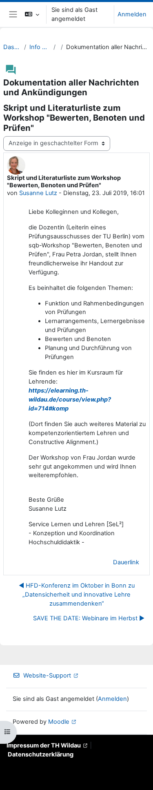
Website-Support (47, 675)
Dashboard (12, 47)
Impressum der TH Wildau (44, 745)
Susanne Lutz (38, 193)
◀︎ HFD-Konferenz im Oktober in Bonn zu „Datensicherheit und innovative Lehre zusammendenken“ (77, 594)
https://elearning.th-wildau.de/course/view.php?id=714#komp (70, 399)
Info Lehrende (39, 47)
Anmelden (132, 14)
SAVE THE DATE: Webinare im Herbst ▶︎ (88, 618)
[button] (32, 14)
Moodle (58, 721)
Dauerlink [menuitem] (126, 562)
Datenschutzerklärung (40, 754)
